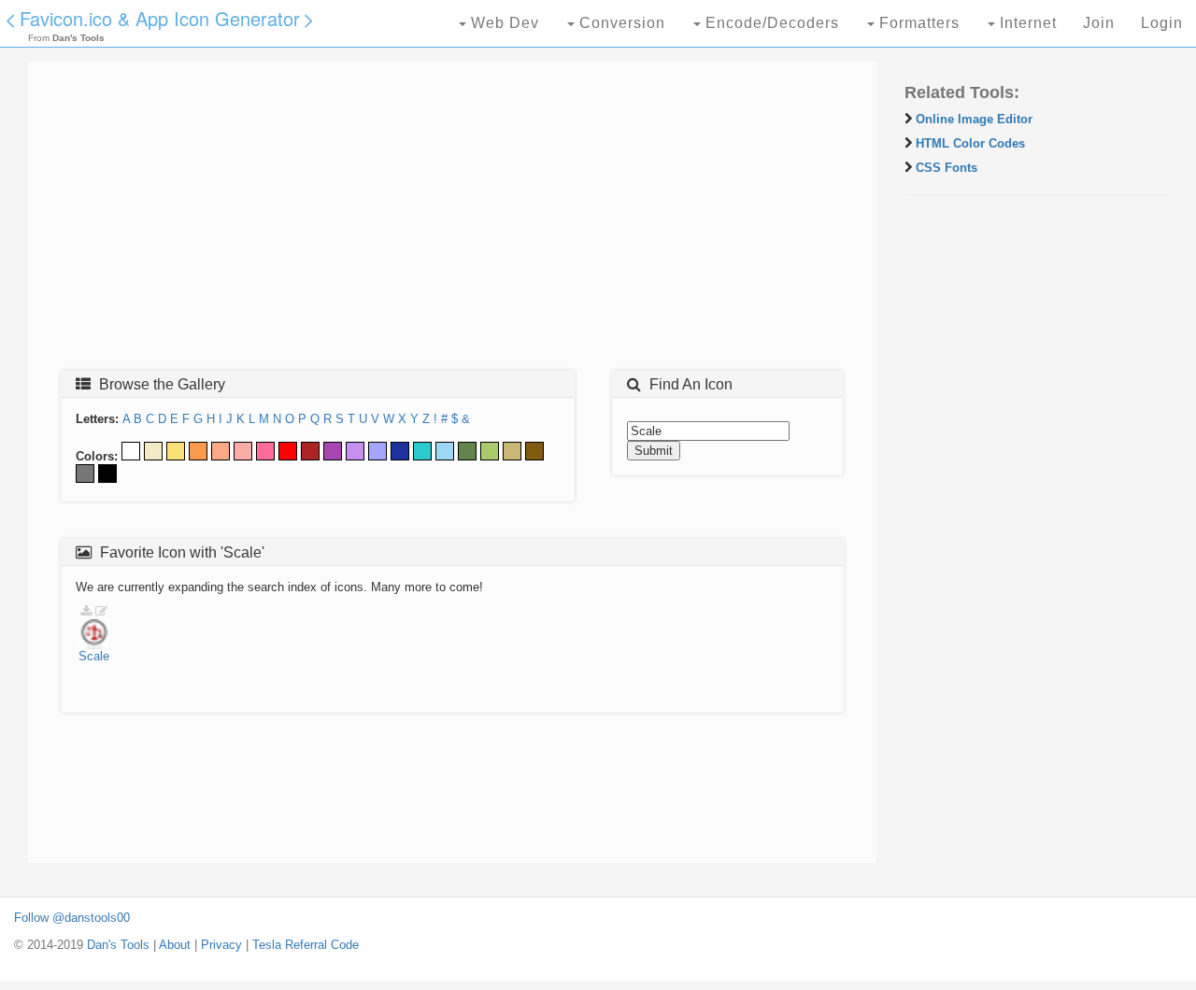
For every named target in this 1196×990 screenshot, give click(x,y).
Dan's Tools (118, 945)
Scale (93, 656)
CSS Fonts (946, 168)
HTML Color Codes (970, 143)
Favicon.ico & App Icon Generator (160, 18)
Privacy (221, 945)
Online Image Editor (974, 119)
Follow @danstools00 (72, 918)
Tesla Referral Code (305, 945)
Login (1162, 23)
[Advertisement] (452, 221)
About (175, 945)
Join (1099, 23)
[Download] (86, 611)
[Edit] (101, 611)
